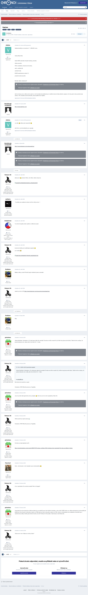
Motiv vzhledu (31, 590)
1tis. (9, 475)
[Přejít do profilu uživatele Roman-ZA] (8, 180)
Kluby (2, 10)
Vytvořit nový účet (24, 573)
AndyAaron (7, 220)
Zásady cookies (61, 590)
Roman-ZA (8, 175)
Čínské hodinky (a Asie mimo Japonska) (23, 34)
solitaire (7, 199)
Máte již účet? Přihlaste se (71, 2)
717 (8, 57)
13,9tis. (8, 232)
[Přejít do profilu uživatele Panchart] (8, 468)
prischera (8, 337)
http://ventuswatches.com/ (21, 106)
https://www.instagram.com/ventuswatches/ (24, 146)
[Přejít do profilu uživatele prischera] (8, 342)
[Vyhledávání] (85, 7)
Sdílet (73, 34)
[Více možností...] (84, 45)
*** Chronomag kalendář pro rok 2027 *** (44, 22)
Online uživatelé (30, 10)
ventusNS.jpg (20, 379)
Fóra (7, 10)
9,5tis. (8, 349)
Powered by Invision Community (44, 592)
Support (31, 7)
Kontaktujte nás (52, 590)
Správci (23, 10)
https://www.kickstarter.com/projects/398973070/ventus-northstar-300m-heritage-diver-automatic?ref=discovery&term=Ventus (44, 448)
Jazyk (24, 590)
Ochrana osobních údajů (42, 590)
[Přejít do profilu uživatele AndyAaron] (8, 226)
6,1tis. (8, 186)
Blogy (18, 10)
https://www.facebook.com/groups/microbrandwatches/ (37, 291)
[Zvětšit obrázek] (26, 182)
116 (8, 211)
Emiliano (8, 269)
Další (7, 39)
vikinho (9, 33)
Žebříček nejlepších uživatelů (43, 10)
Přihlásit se (64, 573)
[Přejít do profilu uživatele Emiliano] (8, 274)
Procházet (4, 7)
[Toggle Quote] (16, 367)
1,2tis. (8, 281)
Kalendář (12, 10)
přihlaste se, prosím (35, 87)
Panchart (8, 463)
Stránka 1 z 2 (16, 39)
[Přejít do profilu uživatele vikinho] (3, 33)
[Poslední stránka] (11, 40)
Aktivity (10, 7)
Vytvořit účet (83, 2)
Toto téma (80, 7)
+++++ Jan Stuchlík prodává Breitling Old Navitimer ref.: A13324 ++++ (44, 18)
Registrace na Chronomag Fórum (51, 84)
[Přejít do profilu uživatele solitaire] (8, 204)
